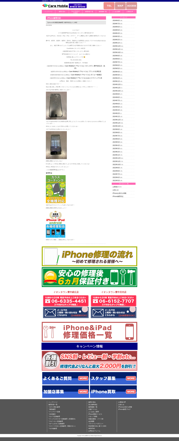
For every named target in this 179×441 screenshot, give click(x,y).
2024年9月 (116, 94)
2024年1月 (116, 116)
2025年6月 (116, 65)
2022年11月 (116, 161)
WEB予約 (91, 428)
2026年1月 (116, 43)
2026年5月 (116, 30)
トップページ (48, 11)
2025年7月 (116, 62)
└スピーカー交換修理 (55, 421)
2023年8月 (116, 132)
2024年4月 (116, 110)
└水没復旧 (51, 414)
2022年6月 (116, 177)
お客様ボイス (117, 187)
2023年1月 (116, 155)
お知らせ (116, 190)
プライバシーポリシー (95, 423)
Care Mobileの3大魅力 (75, 12)
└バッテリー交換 (54, 412)
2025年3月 (116, 75)
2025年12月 (117, 46)
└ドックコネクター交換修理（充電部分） (62, 419)
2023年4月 (116, 145)
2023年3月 (116, 148)
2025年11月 (116, 49)
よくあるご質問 (93, 412)
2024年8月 (116, 97)
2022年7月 (116, 174)
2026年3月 (116, 36)
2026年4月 (116, 33)
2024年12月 (117, 84)
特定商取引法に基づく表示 (97, 426)
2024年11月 (116, 87)
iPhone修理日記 (118, 196)
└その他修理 (52, 428)
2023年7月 (116, 136)
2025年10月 (117, 52)
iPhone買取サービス (95, 414)
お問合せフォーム (94, 431)
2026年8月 (116, 20)
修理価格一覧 (103, 11)
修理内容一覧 (89, 11)
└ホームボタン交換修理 (56, 423)
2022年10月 (117, 164)
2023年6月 (116, 139)
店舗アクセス (92, 409)
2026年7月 (116, 23)
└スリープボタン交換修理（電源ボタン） (62, 426)
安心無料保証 (92, 404)
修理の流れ (62, 11)
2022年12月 (117, 158)
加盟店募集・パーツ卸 (95, 419)
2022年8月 (116, 171)
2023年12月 (117, 120)
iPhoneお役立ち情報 (119, 193)
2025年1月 (116, 81)
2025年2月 (116, 78)
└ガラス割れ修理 (54, 407)
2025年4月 (116, 71)
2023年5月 (116, 142)
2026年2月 (116, 39)
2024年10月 (117, 91)
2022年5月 (116, 180)
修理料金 (49, 173)
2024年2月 (116, 113)
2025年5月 (116, 68)
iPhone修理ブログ (124, 409)
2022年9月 (116, 167)
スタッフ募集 (92, 416)
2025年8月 (116, 59)
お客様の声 (130, 11)
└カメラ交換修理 (54, 416)
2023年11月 (116, 123)
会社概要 (91, 421)
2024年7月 (116, 100)
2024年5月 (116, 107)
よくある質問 (116, 11)
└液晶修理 (51, 409)
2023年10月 (117, 126)
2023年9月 (116, 129)
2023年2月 (116, 152)
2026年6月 (116, 27)
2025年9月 (116, 55)
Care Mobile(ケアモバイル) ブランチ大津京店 (85, 71)
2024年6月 (116, 103)
